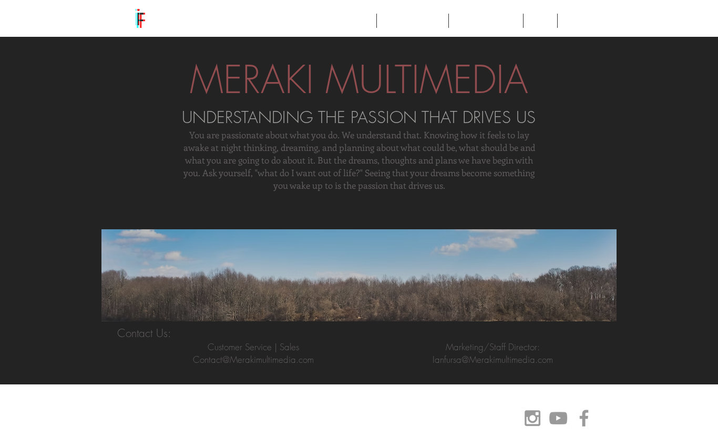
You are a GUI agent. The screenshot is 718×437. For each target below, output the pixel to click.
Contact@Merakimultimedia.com (253, 359)
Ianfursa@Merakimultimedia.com (493, 359)
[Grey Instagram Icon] (532, 418)
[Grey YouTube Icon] (558, 418)
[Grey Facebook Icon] (584, 418)
